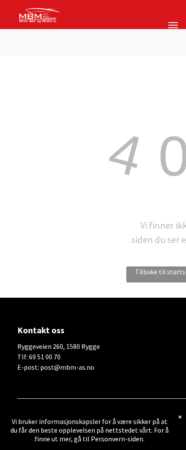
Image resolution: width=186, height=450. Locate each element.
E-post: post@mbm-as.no (55, 367)
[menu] (173, 25)
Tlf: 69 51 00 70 (39, 356)
